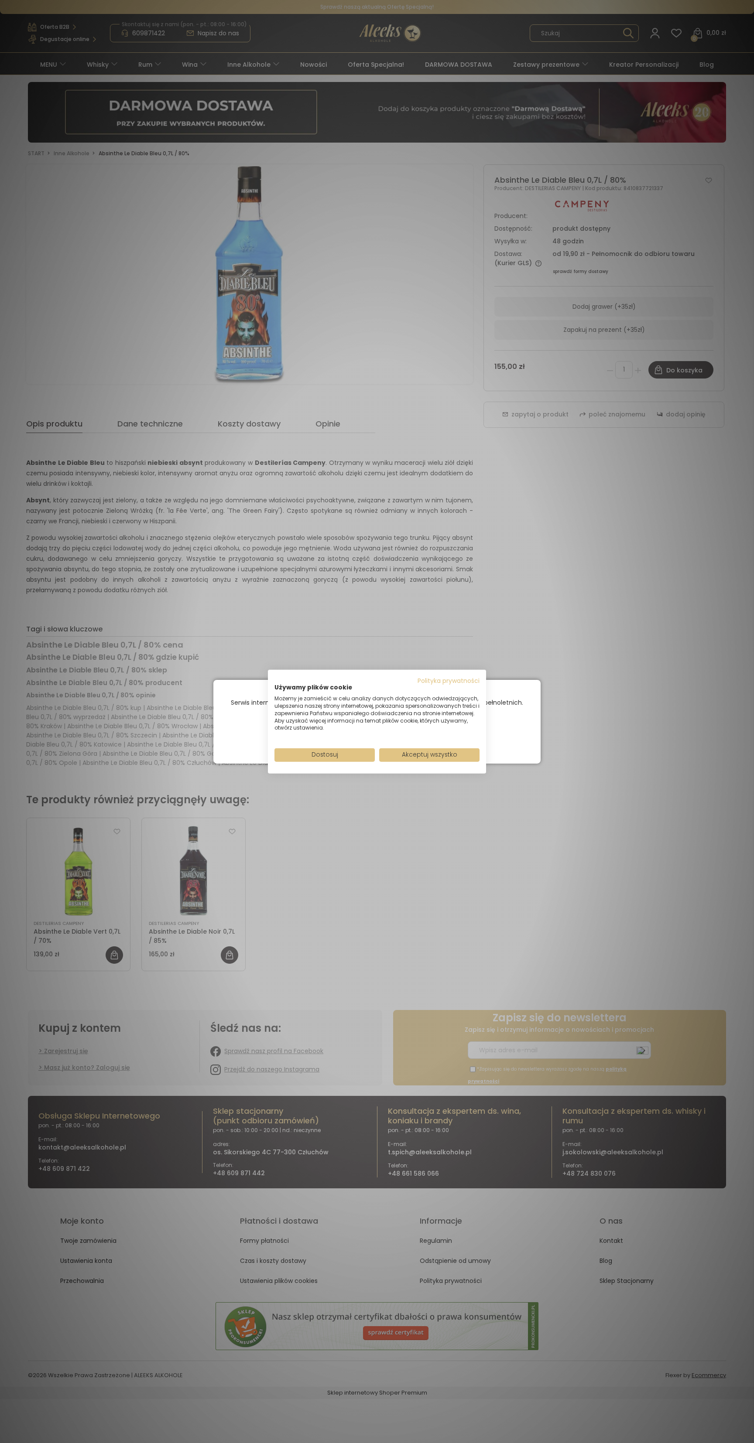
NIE (397, 736)
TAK (359, 736)
